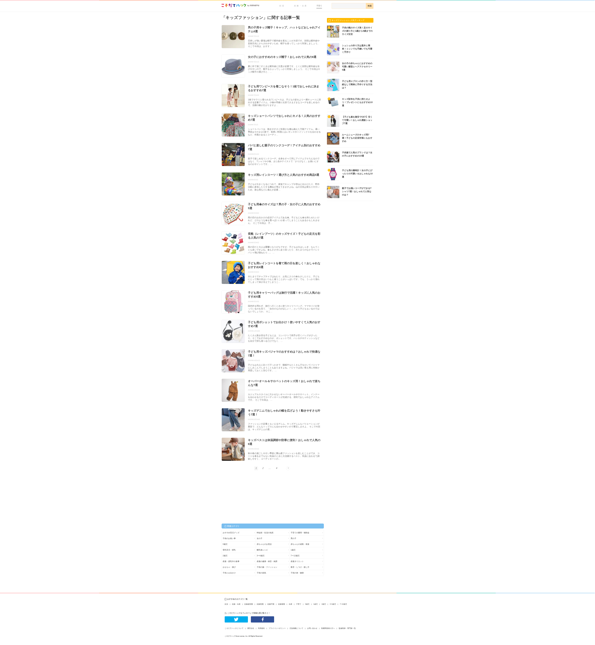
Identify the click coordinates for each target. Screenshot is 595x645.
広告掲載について (296, 628)
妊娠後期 (281, 604)
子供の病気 (261, 573)
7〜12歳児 (295, 556)
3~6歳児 (333, 604)
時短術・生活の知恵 (265, 533)
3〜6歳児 (260, 556)
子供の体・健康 (297, 573)
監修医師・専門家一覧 (347, 628)
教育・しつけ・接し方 (300, 567)
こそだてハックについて (234, 628)
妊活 (282, 6)
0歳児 (225, 544)
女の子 (259, 538)
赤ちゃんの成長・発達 (300, 544)
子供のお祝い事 (229, 538)
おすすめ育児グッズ (231, 533)
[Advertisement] (245, 496)
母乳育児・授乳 (229, 550)
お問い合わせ (312, 628)
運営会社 (250, 628)
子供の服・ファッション (267, 567)
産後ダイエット (297, 561)
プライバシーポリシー (277, 628)
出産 (290, 604)
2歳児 (225, 556)
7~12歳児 (343, 604)
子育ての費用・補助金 (300, 533)
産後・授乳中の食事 (231, 561)
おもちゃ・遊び (229, 567)
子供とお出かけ (229, 573)
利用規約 (261, 628)
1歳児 (293, 550)
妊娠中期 (270, 604)
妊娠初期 (260, 604)
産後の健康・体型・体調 (267, 561)
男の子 (293, 538)
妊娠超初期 (248, 604)
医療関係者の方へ (328, 628)
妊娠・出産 (300, 6)
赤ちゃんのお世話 (264, 544)
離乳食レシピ (262, 550)
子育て (319, 6)
